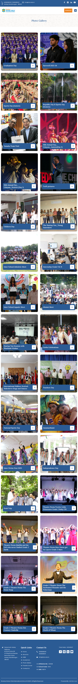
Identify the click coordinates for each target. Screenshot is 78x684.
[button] (75, 10)
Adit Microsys (73, 681)
